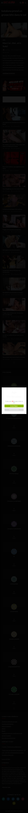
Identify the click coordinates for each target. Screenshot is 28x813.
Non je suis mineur (14, 409)
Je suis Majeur (14, 406)
